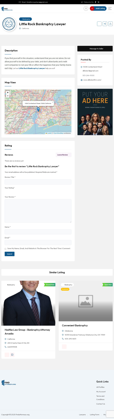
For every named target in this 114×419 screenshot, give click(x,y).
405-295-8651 (70, 339)
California (25, 28)
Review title (10, 177)
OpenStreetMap (58, 133)
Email (7, 238)
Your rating (9, 188)
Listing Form (94, 414)
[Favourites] (99, 24)
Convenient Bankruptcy (75, 325)
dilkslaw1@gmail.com (90, 71)
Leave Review (62, 155)
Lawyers (82, 414)
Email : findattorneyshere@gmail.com (35, 2)
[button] (38, 109)
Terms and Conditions (100, 397)
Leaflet (49, 133)
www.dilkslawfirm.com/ (92, 80)
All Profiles (100, 387)
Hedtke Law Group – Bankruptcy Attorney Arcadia (27, 331)
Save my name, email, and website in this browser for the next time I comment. (38, 248)
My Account (101, 391)
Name (8, 227)
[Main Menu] (110, 8)
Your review (10, 197)
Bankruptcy (26, 19)
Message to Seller (96, 49)
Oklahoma (69, 331)
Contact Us (100, 404)
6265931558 (12, 347)
